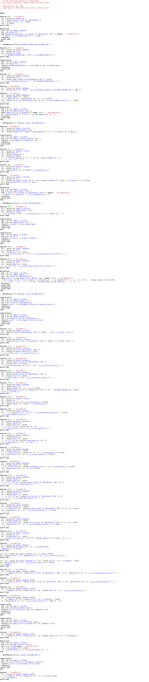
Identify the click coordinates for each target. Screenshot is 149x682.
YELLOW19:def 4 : (38, 294)
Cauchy (13, 646)
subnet (15, 404)
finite (24, 180)
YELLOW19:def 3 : (36, 203)
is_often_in (14, 391)
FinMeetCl (5, 548)
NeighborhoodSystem (14, 34)
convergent (31, 440)
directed (38, 320)
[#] (51, 34)
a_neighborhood (21, 36)
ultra (28, 496)
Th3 (79, 90)
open (10, 98)
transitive (42, 304)
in (22, 22)
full (10, 609)
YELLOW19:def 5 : (34, 655)
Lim (9, 266)
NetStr (22, 111)
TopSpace (22, 30)
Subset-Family (18, 547)
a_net (8, 278)
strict (28, 278)
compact (44, 554)
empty (18, 18)
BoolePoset (34, 20)
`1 (74, 282)
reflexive (23, 139)
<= (6, 159)
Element (15, 114)
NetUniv (68, 561)
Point (12, 32)
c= (57, 81)
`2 (16, 282)
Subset (31, 34)
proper (15, 20)
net (13, 152)
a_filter (9, 193)
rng (32, 114)
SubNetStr (39, 609)
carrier (10, 280)
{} (52, 332)
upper (57, 65)
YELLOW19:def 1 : (45, 44)
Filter (22, 20)
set (23, 18)
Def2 (75, 131)
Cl (32, 388)
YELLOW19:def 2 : (39, 123)
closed (10, 453)
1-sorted (22, 109)
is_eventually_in (40, 170)
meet (34, 182)
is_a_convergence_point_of (16, 81)
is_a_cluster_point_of (15, 254)
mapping (42, 114)
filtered (50, 65)
